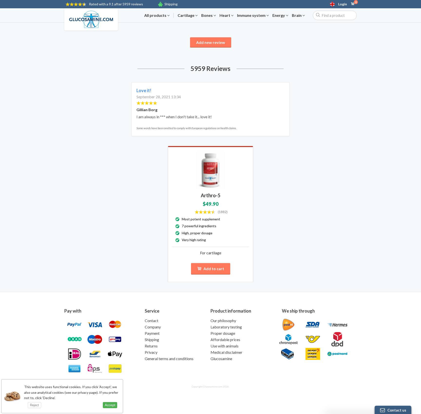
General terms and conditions (169, 358)
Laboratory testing (226, 327)
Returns (151, 346)
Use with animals (224, 346)
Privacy (151, 352)
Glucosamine (221, 358)
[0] (353, 4)
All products (155, 15)
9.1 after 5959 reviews (116, 4)
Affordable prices (225, 339)
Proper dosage (222, 333)
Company (153, 327)
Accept (110, 405)
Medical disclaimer (226, 352)
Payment (152, 333)
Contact (151, 320)
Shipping (171, 4)
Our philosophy (223, 320)
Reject (34, 405)
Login (342, 4)
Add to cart (213, 268)
